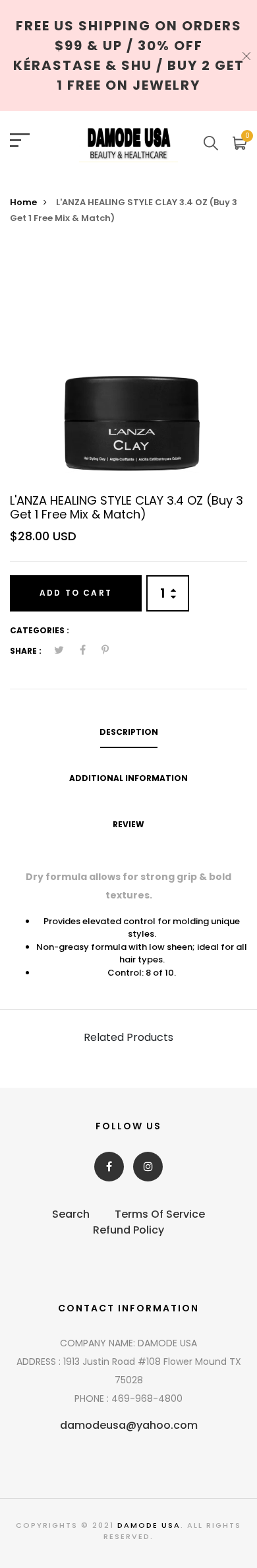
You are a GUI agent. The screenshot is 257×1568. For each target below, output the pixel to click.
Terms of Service (160, 1214)
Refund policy (128, 1230)
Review (128, 824)
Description (129, 731)
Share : (26, 650)
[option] (128, 364)
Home (23, 202)
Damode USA (149, 1525)
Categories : (39, 630)
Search (71, 1214)
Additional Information (128, 778)
